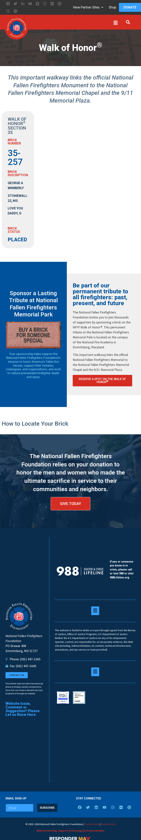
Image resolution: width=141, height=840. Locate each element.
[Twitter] (15, 3)
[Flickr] (52, 3)
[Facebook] (8, 3)
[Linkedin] (96, 807)
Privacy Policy (91, 824)
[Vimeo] (37, 3)
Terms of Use (108, 824)
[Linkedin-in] (22, 3)
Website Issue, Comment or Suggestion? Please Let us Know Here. (23, 709)
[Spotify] (15, 11)
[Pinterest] (59, 3)
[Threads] (8, 11)
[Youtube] (30, 3)
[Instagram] (44, 3)
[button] (74, 23)
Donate (130, 7)
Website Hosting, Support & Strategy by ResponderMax (70, 830)
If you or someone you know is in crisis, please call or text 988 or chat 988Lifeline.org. (121, 569)
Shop (112, 7)
